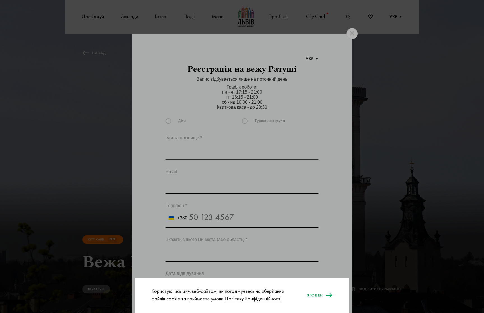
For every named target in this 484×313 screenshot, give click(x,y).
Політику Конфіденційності (253, 299)
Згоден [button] (315, 295)
